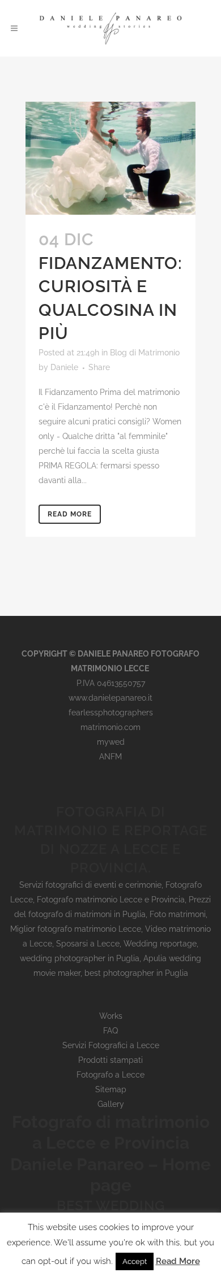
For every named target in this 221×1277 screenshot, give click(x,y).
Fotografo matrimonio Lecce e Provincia (111, 899)
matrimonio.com (110, 727)
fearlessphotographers (111, 712)
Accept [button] (134, 1261)
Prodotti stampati (110, 1060)
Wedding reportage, (161, 943)
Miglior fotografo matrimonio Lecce (75, 928)
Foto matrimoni (178, 914)
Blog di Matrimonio (145, 352)
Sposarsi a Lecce (88, 943)
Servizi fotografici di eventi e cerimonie (90, 884)
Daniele (64, 367)
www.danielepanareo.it (110, 697)
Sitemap (110, 1089)
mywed (111, 741)
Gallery (110, 1104)
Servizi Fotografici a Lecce (110, 1045)
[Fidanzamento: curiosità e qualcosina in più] (111, 158)
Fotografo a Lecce (110, 1074)
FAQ (110, 1030)
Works (110, 1015)
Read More (70, 514)
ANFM (110, 756)
